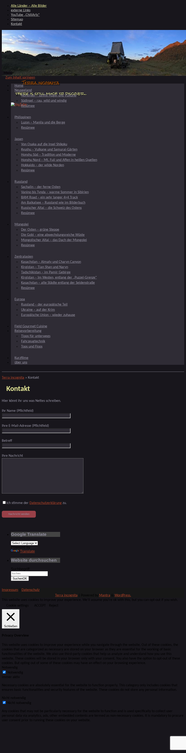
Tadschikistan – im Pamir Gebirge (46, 272)
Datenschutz (30, 590)
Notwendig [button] (10, 667)
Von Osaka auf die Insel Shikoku (44, 144)
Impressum (10, 590)
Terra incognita (40, 82)
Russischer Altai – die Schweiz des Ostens (51, 208)
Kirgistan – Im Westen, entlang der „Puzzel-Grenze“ (59, 277)
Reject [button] (53, 605)
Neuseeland (23, 90)
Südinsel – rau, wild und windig (44, 101)
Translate (27, 551)
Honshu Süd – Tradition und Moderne (48, 155)
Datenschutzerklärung (45, 503)
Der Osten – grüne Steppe (40, 230)
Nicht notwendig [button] (14, 698)
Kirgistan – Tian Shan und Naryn (44, 267)
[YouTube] (19, 104)
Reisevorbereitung (28, 331)
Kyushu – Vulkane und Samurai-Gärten (49, 149)
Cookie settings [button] (17, 605)
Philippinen (23, 117)
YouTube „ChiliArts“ (25, 15)
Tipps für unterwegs (35, 336)
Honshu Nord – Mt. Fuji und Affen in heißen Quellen (59, 160)
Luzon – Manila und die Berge (43, 122)
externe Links (20, 10)
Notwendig (15, 672)
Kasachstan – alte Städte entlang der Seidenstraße (58, 283)
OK (20, 578)
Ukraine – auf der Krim (38, 310)
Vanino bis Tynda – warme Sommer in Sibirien (55, 192)
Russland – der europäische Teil (44, 304)
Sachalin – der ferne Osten (40, 187)
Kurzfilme (21, 358)
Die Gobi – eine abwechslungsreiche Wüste (53, 235)
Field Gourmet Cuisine (31, 326)
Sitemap (17, 19)
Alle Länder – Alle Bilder (29, 6)
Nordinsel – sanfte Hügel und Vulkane (48, 95)
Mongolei (22, 224)
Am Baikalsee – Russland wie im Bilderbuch (53, 203)
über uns (21, 362)
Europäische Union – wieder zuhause (48, 315)
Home (19, 86)
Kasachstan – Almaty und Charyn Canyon (51, 262)
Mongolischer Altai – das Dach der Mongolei (54, 240)
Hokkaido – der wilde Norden (42, 165)
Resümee (28, 106)
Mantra (104, 595)
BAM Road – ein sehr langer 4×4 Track (49, 197)
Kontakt (16, 24)
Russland (21, 182)
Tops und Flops (31, 346)
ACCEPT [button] (40, 605)
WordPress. (123, 595)
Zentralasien (24, 257)
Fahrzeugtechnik (33, 341)
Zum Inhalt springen (20, 77)
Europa (20, 299)
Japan (19, 139)
